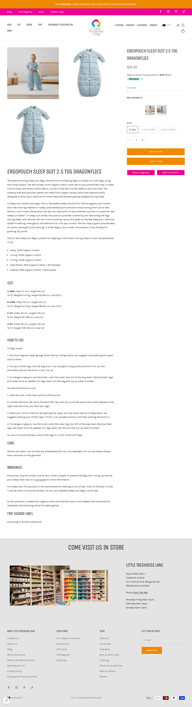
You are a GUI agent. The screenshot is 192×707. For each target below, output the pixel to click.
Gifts (41, 11)
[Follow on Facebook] (160, 11)
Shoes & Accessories (111, 665)
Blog (9, 11)
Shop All (104, 638)
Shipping (61, 660)
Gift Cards (61, 649)
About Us (12, 643)
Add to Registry (140, 172)
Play (40, 24)
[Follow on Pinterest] (176, 11)
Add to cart (156, 151)
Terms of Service (16, 654)
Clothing (119, 25)
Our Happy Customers (68, 638)
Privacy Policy (14, 671)
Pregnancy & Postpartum (60, 24)
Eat (18, 24)
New (9, 24)
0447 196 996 (140, 592)
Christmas (105, 643)
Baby (9, 30)
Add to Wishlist (170, 172)
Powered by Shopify (95, 698)
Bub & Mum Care (109, 654)
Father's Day (56, 11)
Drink (29, 24)
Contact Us (13, 638)
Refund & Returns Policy (20, 660)
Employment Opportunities (22, 676)
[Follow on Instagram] (168, 11)
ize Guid (40, 479)
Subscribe (152, 650)
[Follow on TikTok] (183, 11)
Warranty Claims (16, 665)
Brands (153, 25)
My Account (62, 643)
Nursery (130, 25)
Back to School (108, 671)
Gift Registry (25, 11)
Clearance (142, 25)
